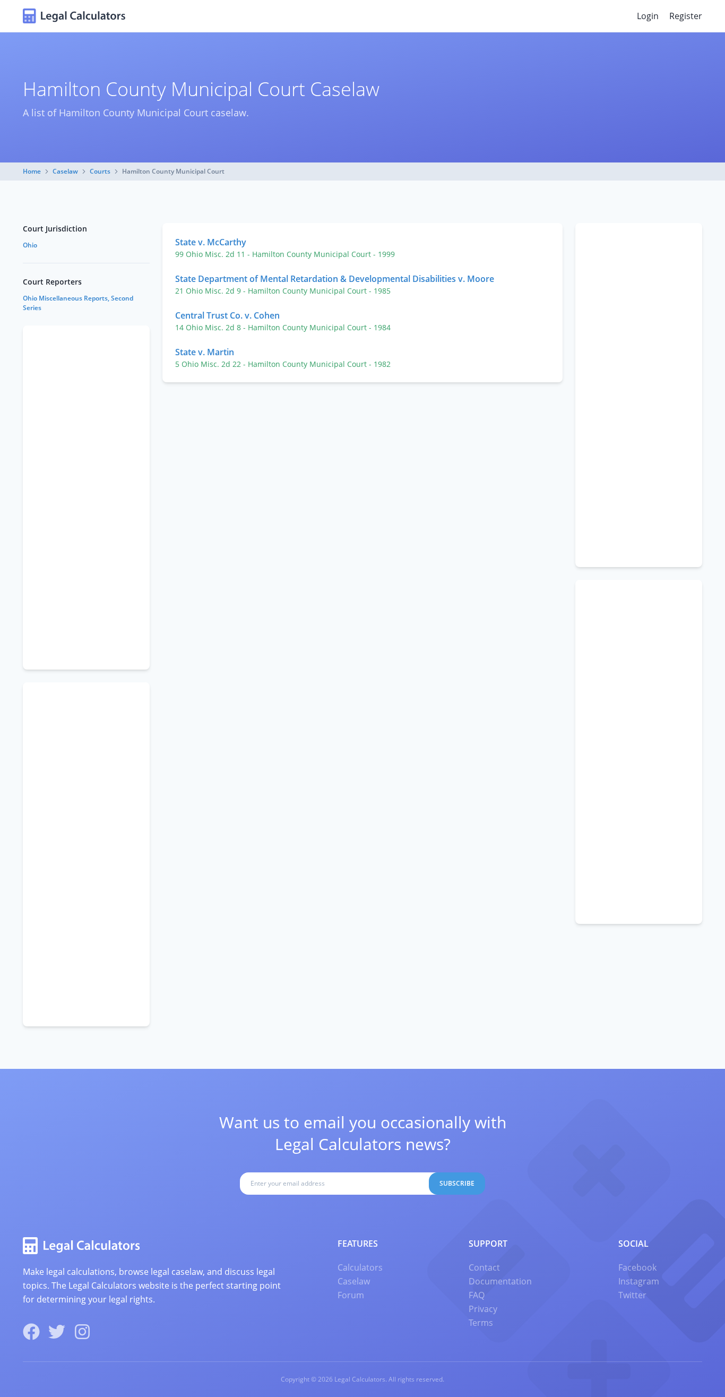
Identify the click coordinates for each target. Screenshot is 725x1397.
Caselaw (65, 171)
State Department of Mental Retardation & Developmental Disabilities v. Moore (334, 279)
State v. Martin (204, 352)
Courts (100, 171)
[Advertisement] (638, 395)
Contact (484, 1267)
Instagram (638, 1281)
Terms (481, 1323)
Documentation (500, 1281)
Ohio (30, 245)
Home (32, 171)
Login (648, 16)
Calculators (360, 1267)
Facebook (637, 1267)
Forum (351, 1295)
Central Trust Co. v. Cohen (227, 315)
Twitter (632, 1295)
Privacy (483, 1309)
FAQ (477, 1295)
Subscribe (456, 1183)
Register (685, 16)
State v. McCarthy (210, 242)
